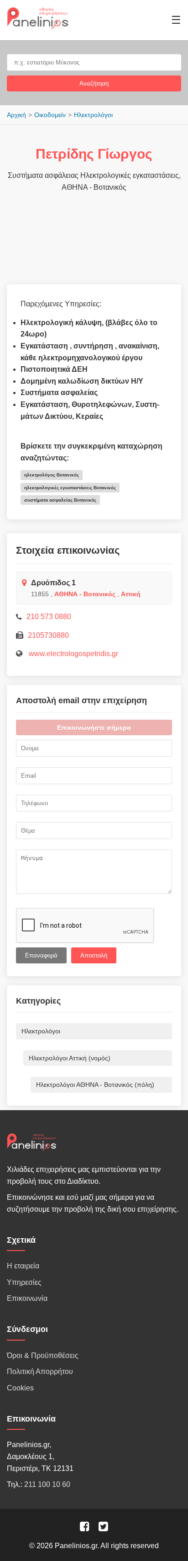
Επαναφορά (41, 955)
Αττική (131, 594)
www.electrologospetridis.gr (72, 654)
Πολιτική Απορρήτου (40, 1371)
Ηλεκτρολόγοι (93, 114)
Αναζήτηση (94, 83)
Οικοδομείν (50, 114)
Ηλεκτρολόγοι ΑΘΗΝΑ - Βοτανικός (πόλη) (95, 1084)
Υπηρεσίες (24, 1282)
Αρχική (16, 114)
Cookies (20, 1388)
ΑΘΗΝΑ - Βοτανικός (84, 594)
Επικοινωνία (27, 1298)
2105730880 (48, 635)
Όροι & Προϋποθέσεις (42, 1355)
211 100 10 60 (47, 1484)
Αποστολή (93, 955)
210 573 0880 (48, 616)
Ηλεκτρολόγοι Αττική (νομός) (69, 1058)
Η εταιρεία (23, 1266)
